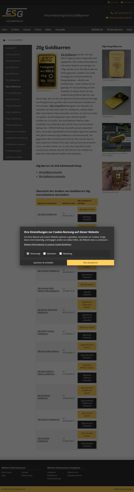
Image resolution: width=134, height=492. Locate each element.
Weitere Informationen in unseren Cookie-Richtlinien (47, 244)
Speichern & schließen (43, 262)
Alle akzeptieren (90, 262)
